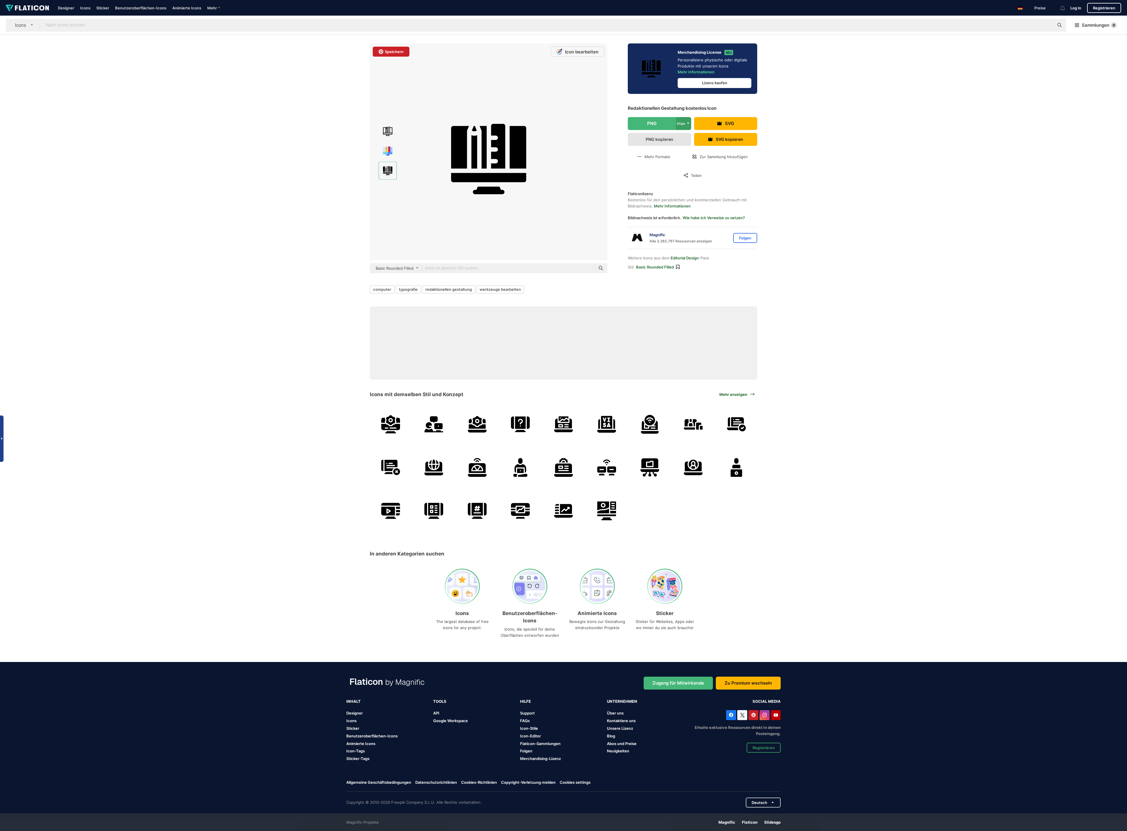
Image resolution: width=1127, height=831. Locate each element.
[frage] (520, 424)
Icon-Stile (529, 728)
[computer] (390, 467)
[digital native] (693, 424)
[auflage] (606, 510)
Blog (611, 736)
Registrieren (1104, 8)
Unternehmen (622, 701)
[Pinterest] (753, 715)
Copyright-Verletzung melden (528, 782)
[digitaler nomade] (520, 467)
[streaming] (390, 510)
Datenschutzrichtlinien (436, 782)
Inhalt (353, 701)
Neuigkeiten (618, 751)
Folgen (526, 751)
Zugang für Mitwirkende (678, 683)
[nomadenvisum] (606, 424)
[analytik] (520, 510)
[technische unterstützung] (390, 424)
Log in (1075, 8)
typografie (408, 289)
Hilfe (525, 701)
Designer (66, 8)
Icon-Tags (355, 751)
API (436, 713)
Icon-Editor (530, 736)
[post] (476, 510)
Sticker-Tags (358, 758)
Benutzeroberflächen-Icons (140, 8)
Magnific (726, 822)
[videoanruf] (693, 467)
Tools (439, 701)
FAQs (525, 720)
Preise (1040, 8)
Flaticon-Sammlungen (540, 743)
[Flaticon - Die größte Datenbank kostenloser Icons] (27, 8)
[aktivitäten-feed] (433, 510)
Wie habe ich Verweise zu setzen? (714, 217)
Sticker (102, 8)
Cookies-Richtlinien (479, 782)
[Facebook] (731, 715)
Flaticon (749, 822)
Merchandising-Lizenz (540, 758)
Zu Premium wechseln (748, 683)
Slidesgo (772, 822)
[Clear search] (1046, 25)
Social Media (767, 701)
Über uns (615, 713)
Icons (85, 8)
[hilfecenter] (433, 424)
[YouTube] (776, 715)
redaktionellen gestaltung (448, 289)
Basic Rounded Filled (655, 267)
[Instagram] (765, 715)
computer (382, 289)
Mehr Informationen (696, 72)
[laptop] (563, 424)
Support (527, 713)
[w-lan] (649, 424)
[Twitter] (742, 715)
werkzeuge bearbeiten (500, 289)
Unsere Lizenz (620, 728)
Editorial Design (685, 258)
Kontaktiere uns (621, 720)
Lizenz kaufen (714, 82)
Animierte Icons (186, 8)
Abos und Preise (622, 743)
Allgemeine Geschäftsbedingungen (378, 782)
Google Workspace (450, 720)
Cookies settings (575, 782)
